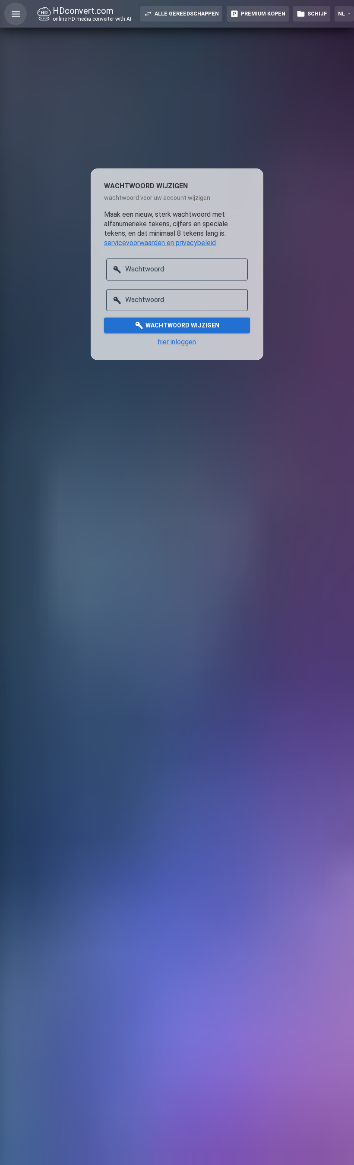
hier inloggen (177, 342)
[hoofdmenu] (15, 14)
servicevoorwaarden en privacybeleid (160, 243)
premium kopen (263, 14)
